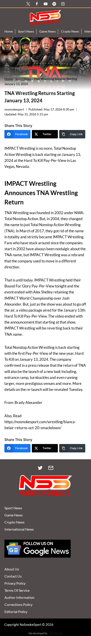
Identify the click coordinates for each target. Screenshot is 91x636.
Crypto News (70, 31)
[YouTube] (45, 4)
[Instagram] (62, 4)
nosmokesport (14, 109)
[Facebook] (37, 4)
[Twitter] (40, 468)
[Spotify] (54, 4)
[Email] (51, 468)
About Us (11, 569)
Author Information (19, 597)
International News (19, 529)
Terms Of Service (17, 590)
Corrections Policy (18, 604)
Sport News (26, 31)
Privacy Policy (15, 583)
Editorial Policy (15, 611)
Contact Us (13, 576)
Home (8, 31)
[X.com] (28, 4)
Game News (47, 31)
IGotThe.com (56, 633)
